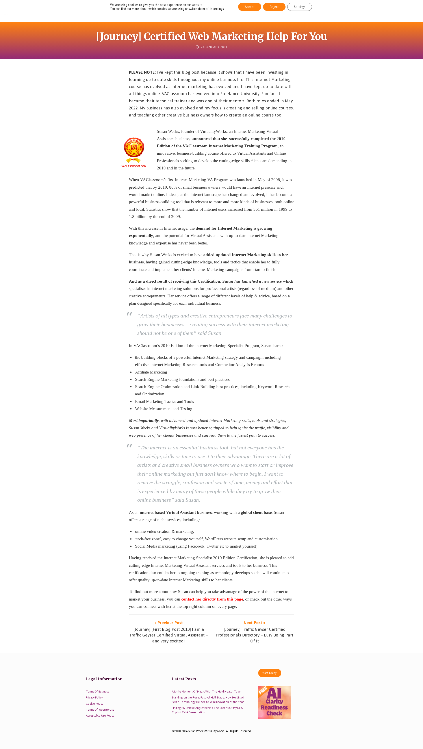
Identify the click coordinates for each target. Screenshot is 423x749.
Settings (299, 7)
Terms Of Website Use (100, 709)
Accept (250, 7)
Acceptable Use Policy (100, 715)
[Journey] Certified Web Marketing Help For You (211, 36)
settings (218, 9)
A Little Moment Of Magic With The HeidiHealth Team (206, 691)
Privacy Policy (94, 697)
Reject (274, 7)
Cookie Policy (94, 703)
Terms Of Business (97, 691)
